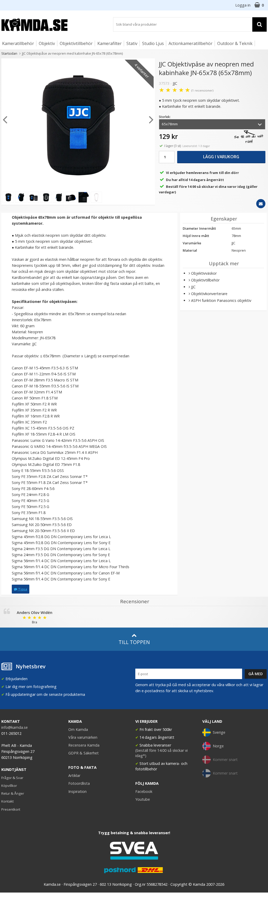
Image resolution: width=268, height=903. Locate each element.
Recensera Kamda (83, 745)
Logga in (242, 5)
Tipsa (22, 589)
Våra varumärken (82, 737)
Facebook (143, 791)
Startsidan (9, 53)
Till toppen (134, 642)
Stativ (131, 43)
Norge (218, 745)
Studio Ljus (153, 43)
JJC (175, 83)
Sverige (219, 732)
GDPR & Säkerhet (83, 752)
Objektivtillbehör (76, 43)
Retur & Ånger (12, 793)
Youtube (142, 799)
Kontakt (7, 801)
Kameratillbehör (18, 43)
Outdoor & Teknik (235, 43)
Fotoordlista (79, 783)
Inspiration (77, 791)
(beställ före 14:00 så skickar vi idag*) (161, 753)
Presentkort (10, 809)
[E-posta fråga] (260, 203)
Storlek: (165, 117)
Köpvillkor (9, 785)
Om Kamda (78, 729)
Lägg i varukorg (221, 157)
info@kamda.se (14, 727)
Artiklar (74, 775)
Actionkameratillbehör (191, 43)
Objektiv (47, 43)
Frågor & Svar (12, 777)
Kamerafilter (109, 43)
